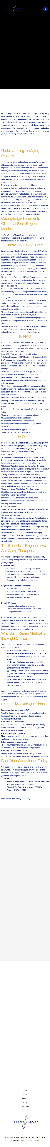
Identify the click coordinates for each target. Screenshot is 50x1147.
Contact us (25, 1107)
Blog (25, 1102)
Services (25, 1098)
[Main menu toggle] (45, 9)
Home (25, 1090)
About (25, 1094)
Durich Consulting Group (29, 1140)
